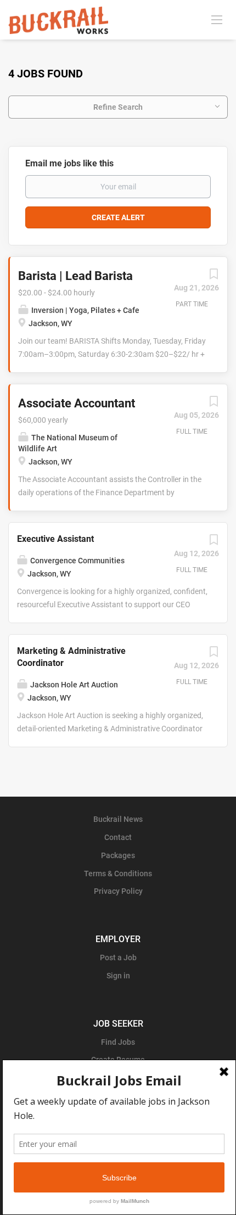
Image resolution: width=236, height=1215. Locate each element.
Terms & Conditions (118, 873)
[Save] (213, 276)
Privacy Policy (118, 891)
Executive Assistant (55, 539)
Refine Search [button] (118, 107)
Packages (118, 855)
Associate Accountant (76, 403)
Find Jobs (118, 1042)
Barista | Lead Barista (75, 276)
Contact (118, 837)
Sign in (118, 975)
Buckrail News (118, 819)
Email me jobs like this (69, 163)
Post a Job (118, 957)
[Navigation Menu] (216, 19)
